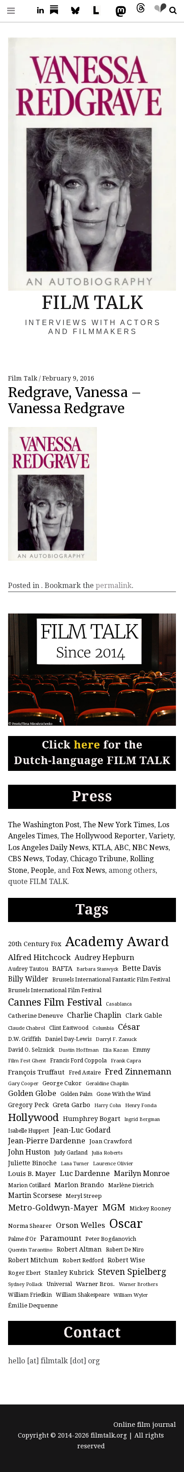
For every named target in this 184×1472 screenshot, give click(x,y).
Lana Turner (75, 1164)
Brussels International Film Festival (54, 990)
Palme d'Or (22, 1239)
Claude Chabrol (26, 1028)
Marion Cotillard (29, 1185)
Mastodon (119, 10)
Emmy (141, 1049)
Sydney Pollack (25, 1284)
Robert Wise (126, 1260)
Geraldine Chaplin (107, 1083)
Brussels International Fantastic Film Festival (111, 980)
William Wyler (130, 1295)
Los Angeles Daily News (48, 847)
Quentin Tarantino (30, 1250)
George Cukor (62, 1083)
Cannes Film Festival (55, 1002)
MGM (113, 1207)
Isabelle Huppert (28, 1131)
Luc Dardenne (85, 1173)
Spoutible (158, 10)
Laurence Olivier (113, 1163)
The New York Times (118, 825)
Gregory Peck (28, 1104)
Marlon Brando (79, 1185)
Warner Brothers (138, 1284)
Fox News (88, 870)
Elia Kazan (116, 1050)
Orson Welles (80, 1225)
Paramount (60, 1238)
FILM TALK (92, 303)
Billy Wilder (28, 979)
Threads (138, 10)
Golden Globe (32, 1093)
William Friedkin (30, 1295)
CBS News (25, 858)
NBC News (150, 847)
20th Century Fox (34, 943)
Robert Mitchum (33, 1260)
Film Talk (23, 378)
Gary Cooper (23, 1083)
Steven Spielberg (132, 1272)
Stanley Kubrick (69, 1272)
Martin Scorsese (35, 1195)
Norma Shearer (30, 1225)
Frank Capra (126, 1060)
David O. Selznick (31, 1050)
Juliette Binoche (32, 1163)
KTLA (101, 847)
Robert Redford (83, 1260)
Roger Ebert (24, 1273)
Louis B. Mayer (32, 1174)
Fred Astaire (85, 1073)
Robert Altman (79, 1249)
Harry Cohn (107, 1105)
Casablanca (119, 1004)
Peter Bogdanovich (110, 1239)
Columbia (103, 1028)
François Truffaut (36, 1072)
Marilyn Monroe (142, 1173)
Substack (57, 10)
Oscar (126, 1223)
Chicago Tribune (98, 858)
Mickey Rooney (150, 1209)
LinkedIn (37, 10)
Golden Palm (76, 1094)
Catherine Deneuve (35, 1015)
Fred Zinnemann (138, 1071)
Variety (161, 836)
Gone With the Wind (123, 1094)
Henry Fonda (141, 1105)
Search (170, 10)
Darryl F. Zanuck (116, 1039)
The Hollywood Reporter (103, 836)
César (129, 1027)
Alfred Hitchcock (39, 957)
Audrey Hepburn (104, 957)
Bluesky (79, 10)
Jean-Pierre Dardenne (46, 1141)
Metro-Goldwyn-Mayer (53, 1207)
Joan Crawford (110, 1141)
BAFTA (62, 968)
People (42, 870)
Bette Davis (141, 968)
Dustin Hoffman (79, 1050)
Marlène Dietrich (131, 1185)
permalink (114, 585)
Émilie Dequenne (33, 1305)
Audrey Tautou (28, 969)
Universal (59, 1284)
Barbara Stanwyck (97, 969)
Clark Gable (143, 1015)
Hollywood (33, 1117)
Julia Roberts (107, 1153)
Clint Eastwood (68, 1028)
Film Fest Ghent (27, 1060)
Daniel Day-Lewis (68, 1039)
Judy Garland (71, 1153)
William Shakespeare (82, 1295)
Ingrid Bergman (142, 1119)
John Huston (29, 1152)
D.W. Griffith (24, 1039)
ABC (121, 847)
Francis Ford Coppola (78, 1060)
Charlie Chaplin (94, 1015)
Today (56, 858)
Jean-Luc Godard (82, 1130)
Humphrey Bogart (91, 1118)
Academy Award (117, 941)
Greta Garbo (71, 1104)
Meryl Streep (84, 1196)
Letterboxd (99, 10)
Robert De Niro (125, 1250)
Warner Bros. (95, 1284)
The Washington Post (43, 825)
